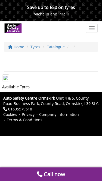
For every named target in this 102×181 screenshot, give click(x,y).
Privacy (28, 114)
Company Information (59, 114)
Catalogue (56, 46)
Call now (53, 174)
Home (18, 46)
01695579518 (20, 109)
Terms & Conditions (24, 119)
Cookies (10, 114)
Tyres (35, 46)
